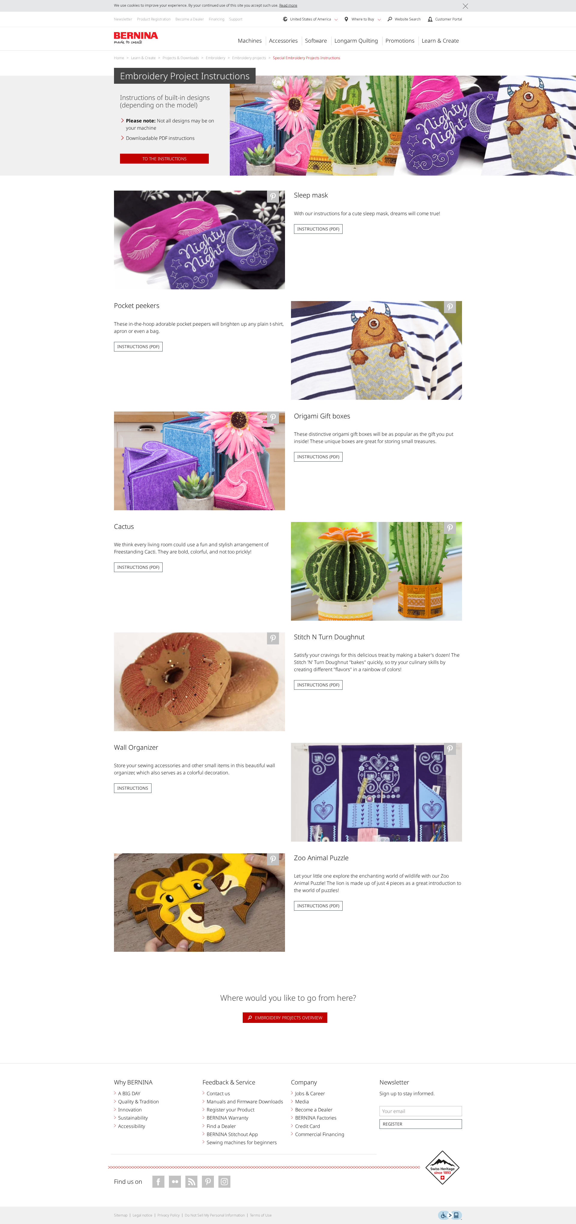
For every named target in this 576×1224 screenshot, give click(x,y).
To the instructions (164, 158)
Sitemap (121, 1215)
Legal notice (142, 1215)
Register (392, 1124)
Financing (216, 19)
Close (465, 6)
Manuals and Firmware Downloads (245, 1101)
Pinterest (208, 1182)
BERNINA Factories (316, 1117)
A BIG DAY (129, 1093)
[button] (336, 19)
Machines (250, 40)
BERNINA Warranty (227, 1117)
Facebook (158, 1182)
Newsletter (123, 19)
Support (235, 19)
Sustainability (133, 1117)
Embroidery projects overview (288, 1018)
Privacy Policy (169, 1215)
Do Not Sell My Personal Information (215, 1215)
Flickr (175, 1182)
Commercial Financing (319, 1134)
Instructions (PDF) (318, 229)
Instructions (132, 788)
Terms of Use (261, 1215)
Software (316, 40)
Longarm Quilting (356, 40)
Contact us (218, 1093)
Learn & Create (440, 40)
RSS (191, 1182)
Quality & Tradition (138, 1101)
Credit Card (307, 1126)
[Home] (136, 38)
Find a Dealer (221, 1126)
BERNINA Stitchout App (232, 1134)
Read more (288, 5)
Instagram (224, 1182)
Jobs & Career (310, 1093)
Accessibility (131, 1126)
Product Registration (154, 19)
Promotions (400, 40)
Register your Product (230, 1109)
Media (302, 1101)
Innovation (130, 1109)
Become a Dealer (190, 19)
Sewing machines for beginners (242, 1142)
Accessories (283, 40)
